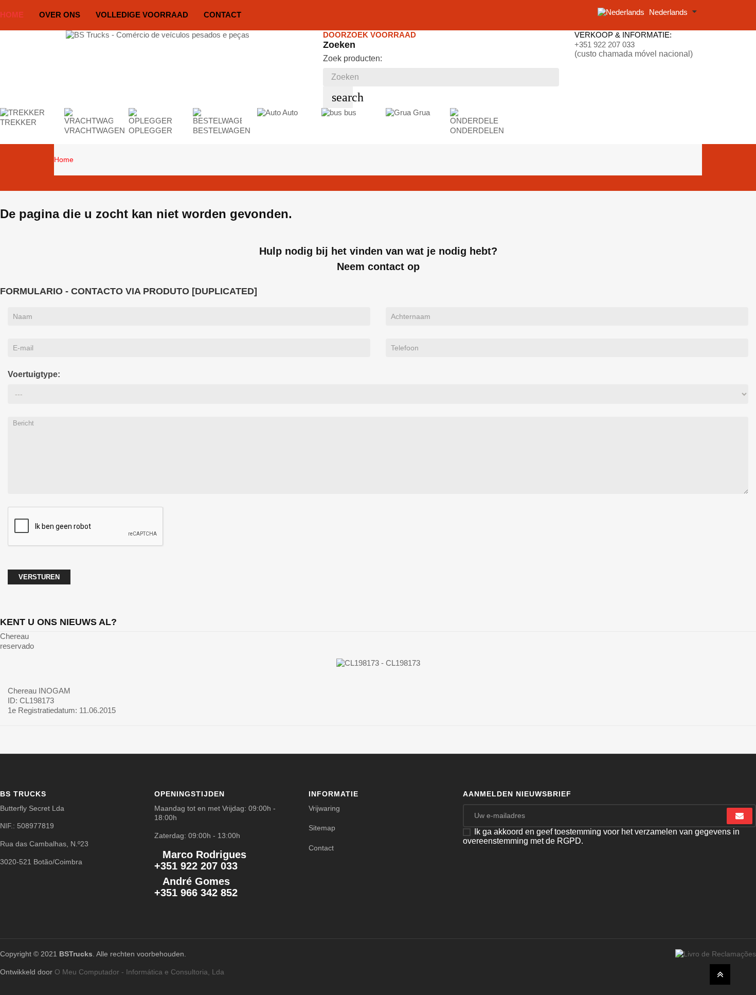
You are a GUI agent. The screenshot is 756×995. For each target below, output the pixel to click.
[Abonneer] (739, 816)
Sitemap (322, 828)
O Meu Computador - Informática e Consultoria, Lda (139, 972)
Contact (321, 848)
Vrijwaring (324, 808)
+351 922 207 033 (604, 44)
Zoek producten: (352, 58)
